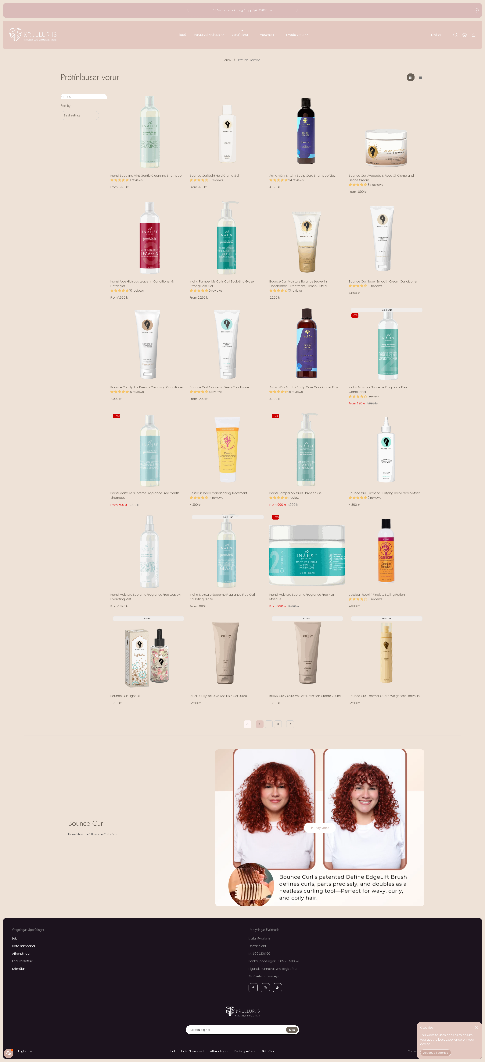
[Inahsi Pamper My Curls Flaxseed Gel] (307, 450)
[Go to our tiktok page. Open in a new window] (277, 987)
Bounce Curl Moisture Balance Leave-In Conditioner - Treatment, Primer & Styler (298, 283)
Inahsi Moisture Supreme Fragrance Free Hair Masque (301, 596)
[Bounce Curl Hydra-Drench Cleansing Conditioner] (148, 344)
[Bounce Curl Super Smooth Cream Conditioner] (386, 238)
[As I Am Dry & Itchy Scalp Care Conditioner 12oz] (307, 344)
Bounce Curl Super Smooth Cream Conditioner (383, 281)
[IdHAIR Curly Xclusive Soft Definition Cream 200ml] (307, 652)
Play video (322, 828)
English (436, 35)
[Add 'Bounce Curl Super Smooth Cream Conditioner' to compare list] (416, 217)
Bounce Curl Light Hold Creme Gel (214, 175)
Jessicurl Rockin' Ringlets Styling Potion (377, 594)
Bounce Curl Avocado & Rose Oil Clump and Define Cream (381, 177)
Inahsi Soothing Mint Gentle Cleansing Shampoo (146, 175)
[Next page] (290, 724)
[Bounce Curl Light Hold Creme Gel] (227, 132)
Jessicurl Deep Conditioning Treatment (218, 493)
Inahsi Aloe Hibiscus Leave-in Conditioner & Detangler (142, 283)
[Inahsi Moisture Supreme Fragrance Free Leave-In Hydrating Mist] (148, 551)
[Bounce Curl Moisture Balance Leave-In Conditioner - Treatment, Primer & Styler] (307, 238)
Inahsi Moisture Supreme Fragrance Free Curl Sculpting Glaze (222, 596)
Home (227, 60)
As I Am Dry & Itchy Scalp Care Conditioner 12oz (303, 387)
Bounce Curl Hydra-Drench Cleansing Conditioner (147, 387)
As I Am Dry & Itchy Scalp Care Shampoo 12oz (302, 175)
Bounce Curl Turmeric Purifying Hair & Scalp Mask (384, 493)
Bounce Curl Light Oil (125, 696)
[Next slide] (297, 10)
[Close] (476, 1027)
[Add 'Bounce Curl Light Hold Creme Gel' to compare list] (258, 112)
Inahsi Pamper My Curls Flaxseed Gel (295, 493)
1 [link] (259, 724)
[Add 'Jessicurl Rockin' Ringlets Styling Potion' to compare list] (416, 531)
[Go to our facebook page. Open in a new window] (253, 987)
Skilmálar (18, 969)
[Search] (455, 35)
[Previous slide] (188, 10)
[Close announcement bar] (476, 10)
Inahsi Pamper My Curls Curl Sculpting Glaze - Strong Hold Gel (223, 283)
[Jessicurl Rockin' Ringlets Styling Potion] (386, 551)
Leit (14, 938)
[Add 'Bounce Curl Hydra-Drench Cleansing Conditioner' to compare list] (178, 324)
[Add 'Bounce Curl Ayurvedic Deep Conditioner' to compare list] (258, 324)
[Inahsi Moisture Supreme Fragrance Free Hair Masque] (307, 551)
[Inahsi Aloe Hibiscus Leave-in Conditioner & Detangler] (148, 238)
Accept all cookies (435, 1053)
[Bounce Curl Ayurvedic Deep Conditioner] (227, 344)
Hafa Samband (23, 946)
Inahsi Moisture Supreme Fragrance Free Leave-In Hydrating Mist (146, 596)
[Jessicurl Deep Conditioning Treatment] (227, 450)
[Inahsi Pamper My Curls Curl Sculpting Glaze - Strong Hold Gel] (227, 238)
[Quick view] (178, 101)
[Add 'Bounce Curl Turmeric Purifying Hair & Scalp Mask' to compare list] (416, 429)
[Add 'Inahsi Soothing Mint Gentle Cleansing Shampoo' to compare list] (178, 112)
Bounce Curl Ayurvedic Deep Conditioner (220, 387)
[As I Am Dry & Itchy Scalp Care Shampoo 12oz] (307, 132)
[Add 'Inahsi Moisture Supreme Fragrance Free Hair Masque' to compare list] (337, 531)
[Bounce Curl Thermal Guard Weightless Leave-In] (386, 652)
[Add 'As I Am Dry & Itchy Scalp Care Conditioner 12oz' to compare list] (337, 324)
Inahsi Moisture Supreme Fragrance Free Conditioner (378, 389)
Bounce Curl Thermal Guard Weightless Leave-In (384, 696)
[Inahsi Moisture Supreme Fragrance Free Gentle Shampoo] (148, 450)
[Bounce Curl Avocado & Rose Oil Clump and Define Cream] (386, 132)
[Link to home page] (242, 1011)
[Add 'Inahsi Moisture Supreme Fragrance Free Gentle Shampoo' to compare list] (178, 429)
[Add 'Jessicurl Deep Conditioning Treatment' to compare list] (258, 429)
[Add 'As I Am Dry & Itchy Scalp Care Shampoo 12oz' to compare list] (337, 112)
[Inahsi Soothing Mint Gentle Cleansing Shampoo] (148, 132)
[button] (119, 180)
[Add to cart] (337, 101)
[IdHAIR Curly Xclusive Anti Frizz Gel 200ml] (227, 652)
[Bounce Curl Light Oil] (148, 652)
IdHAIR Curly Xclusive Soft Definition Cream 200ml (305, 696)
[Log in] (464, 35)
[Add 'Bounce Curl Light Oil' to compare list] (178, 622)
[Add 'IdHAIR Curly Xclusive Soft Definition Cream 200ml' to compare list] (337, 622)
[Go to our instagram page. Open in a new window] (265, 987)
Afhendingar (21, 953)
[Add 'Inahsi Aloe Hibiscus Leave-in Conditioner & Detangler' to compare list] (178, 217)
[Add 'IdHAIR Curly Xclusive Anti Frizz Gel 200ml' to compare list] (258, 632)
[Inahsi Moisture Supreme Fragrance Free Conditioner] (386, 344)
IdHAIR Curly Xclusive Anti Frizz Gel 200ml (218, 696)
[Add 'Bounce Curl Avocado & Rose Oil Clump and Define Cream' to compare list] (416, 112)
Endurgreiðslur (22, 961)
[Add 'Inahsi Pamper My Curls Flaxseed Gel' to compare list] (337, 429)
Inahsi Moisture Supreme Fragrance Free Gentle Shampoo (145, 495)
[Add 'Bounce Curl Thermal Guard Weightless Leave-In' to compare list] (416, 622)
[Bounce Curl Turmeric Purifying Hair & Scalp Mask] (386, 450)
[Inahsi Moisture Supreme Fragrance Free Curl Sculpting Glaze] (227, 551)
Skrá (292, 1029)
